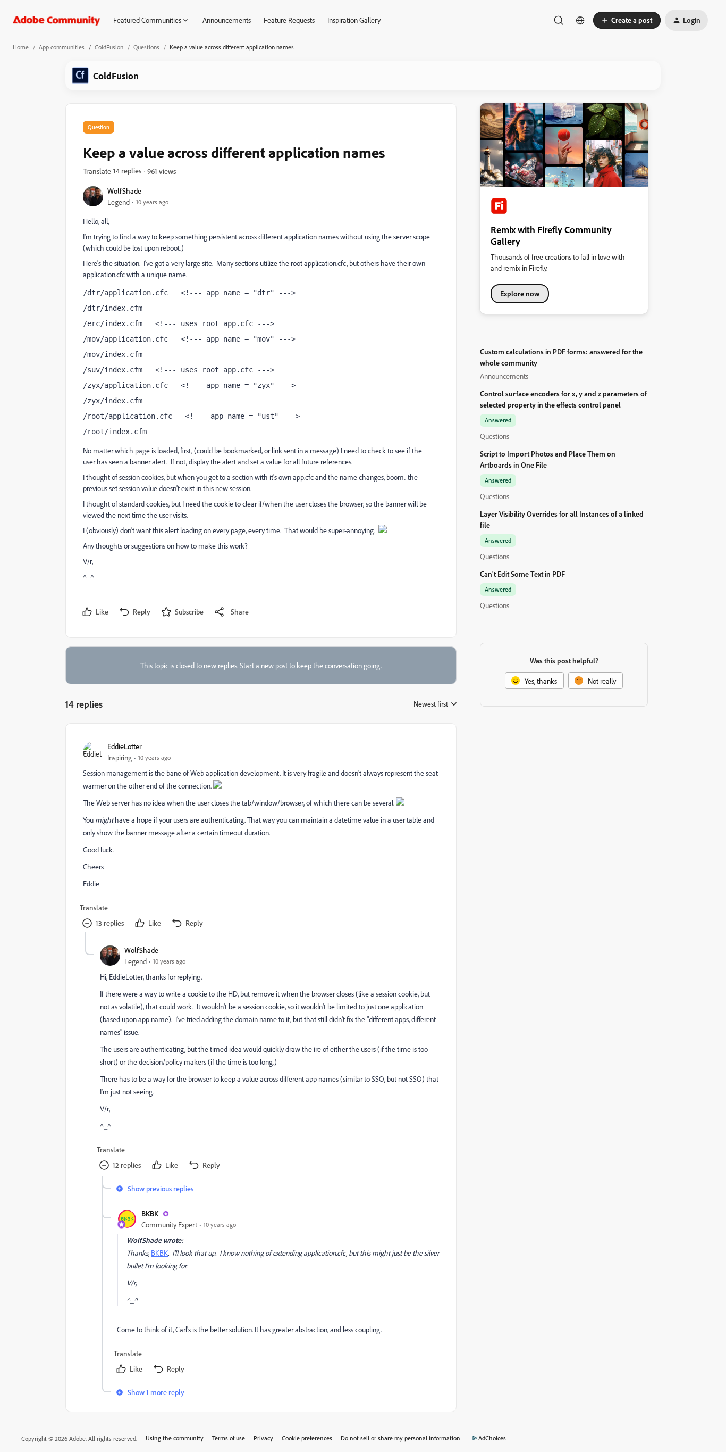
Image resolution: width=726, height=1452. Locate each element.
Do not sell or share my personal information (400, 1438)
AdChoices (492, 1438)
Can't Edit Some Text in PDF (522, 573)
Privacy (263, 1438)
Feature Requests (289, 19)
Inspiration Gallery (354, 19)
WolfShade (124, 190)
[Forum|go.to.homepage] (56, 20)
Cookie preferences (307, 1438)
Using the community (175, 1438)
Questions (146, 47)
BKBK (149, 1213)
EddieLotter (124, 746)
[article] (260, 836)
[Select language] (580, 20)
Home (21, 47)
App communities (62, 47)
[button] (627, 20)
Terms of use (228, 1438)
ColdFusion (109, 47)
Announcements (226, 19)
